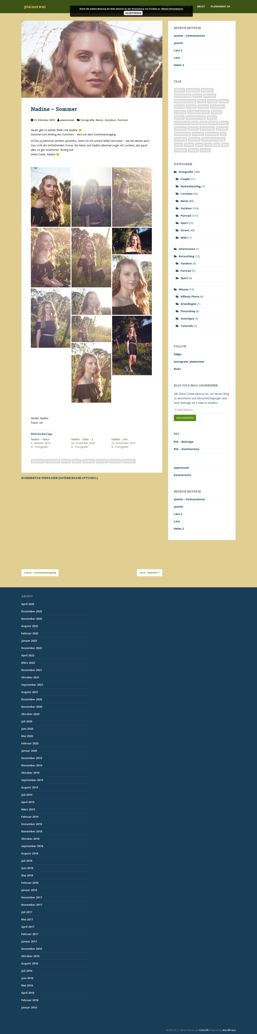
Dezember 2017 (31, 897)
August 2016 (29, 963)
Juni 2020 (27, 728)
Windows (180, 150)
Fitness (203, 106)
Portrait (123, 120)
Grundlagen (188, 304)
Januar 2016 (29, 1007)
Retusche (211, 133)
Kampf (212, 117)
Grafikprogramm (199, 112)
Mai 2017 (27, 919)
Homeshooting (196, 117)
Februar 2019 (29, 816)
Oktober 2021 (30, 677)
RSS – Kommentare (186, 449)
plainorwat (35, 6)
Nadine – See (119, 439)
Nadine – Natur (40, 439)
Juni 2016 (27, 978)
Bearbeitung (182, 95)
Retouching (186, 256)
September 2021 (32, 684)
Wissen (205, 150)
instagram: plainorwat (189, 361)
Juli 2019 (26, 794)
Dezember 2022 (31, 648)
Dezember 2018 (31, 824)
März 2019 (28, 809)
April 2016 (27, 993)
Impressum (181, 467)
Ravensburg (182, 133)
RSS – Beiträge (183, 441)
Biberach (37, 461)
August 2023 (29, 626)
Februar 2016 (29, 1000)
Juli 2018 (26, 860)
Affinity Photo (190, 296)
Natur (99, 120)
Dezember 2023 (31, 611)
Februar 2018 (29, 882)
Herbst (179, 117)
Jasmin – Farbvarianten (189, 35)
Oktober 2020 (30, 714)
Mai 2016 (27, 985)
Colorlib (204, 1030)
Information (187, 249)
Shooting (115, 461)
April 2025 (27, 604)
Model (66, 461)
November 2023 (31, 618)
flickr (177, 369)
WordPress (229, 1030)
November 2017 (31, 904)
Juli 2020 (26, 721)
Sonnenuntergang (213, 139)
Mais (203, 123)
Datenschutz (182, 475)
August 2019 (29, 787)
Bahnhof (207, 90)
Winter (193, 150)
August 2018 (29, 853)
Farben (191, 106)
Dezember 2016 (31, 948)
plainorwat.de (220, 6)
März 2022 (28, 662)
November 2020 (31, 706)
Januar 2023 (29, 640)
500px (178, 354)
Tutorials (187, 326)
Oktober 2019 (30, 772)
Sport (178, 144)
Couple (212, 101)
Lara (177, 57)
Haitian (216, 112)
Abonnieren (185, 418)
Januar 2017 (29, 941)
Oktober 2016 (30, 956)
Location (186, 193)
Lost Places (182, 123)
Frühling (180, 112)
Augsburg (193, 90)
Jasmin (178, 43)
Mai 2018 (27, 875)
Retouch (198, 133)
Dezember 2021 (31, 670)
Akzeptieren (133, 13)
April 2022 (27, 655)
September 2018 (32, 846)
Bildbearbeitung (185, 101)
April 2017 (27, 926)
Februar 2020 (29, 743)
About (201, 6)
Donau (224, 101)
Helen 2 (179, 65)
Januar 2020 (29, 750)
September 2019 (32, 780)
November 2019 (31, 765)
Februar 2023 (29, 633)
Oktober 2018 (30, 838)
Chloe (201, 101)
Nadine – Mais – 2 (82, 439)
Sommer (129, 461)
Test (208, 144)
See (223, 133)
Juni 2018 (27, 868)
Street (189, 144)
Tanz (199, 144)
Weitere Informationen (172, 8)
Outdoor (110, 120)
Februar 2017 (29, 934)
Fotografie (87, 120)
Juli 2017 (26, 912)
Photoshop (207, 128)
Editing (179, 106)
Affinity (179, 90)
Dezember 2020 (31, 699)
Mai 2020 (27, 736)
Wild (225, 144)
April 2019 (27, 802)
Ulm (216, 144)
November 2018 (31, 831)
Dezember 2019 (31, 758)
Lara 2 (178, 50)
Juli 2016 (26, 971)
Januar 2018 (29, 890)
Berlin (197, 95)
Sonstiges (187, 318)
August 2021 (29, 692)
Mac (194, 123)
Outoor (193, 128)
